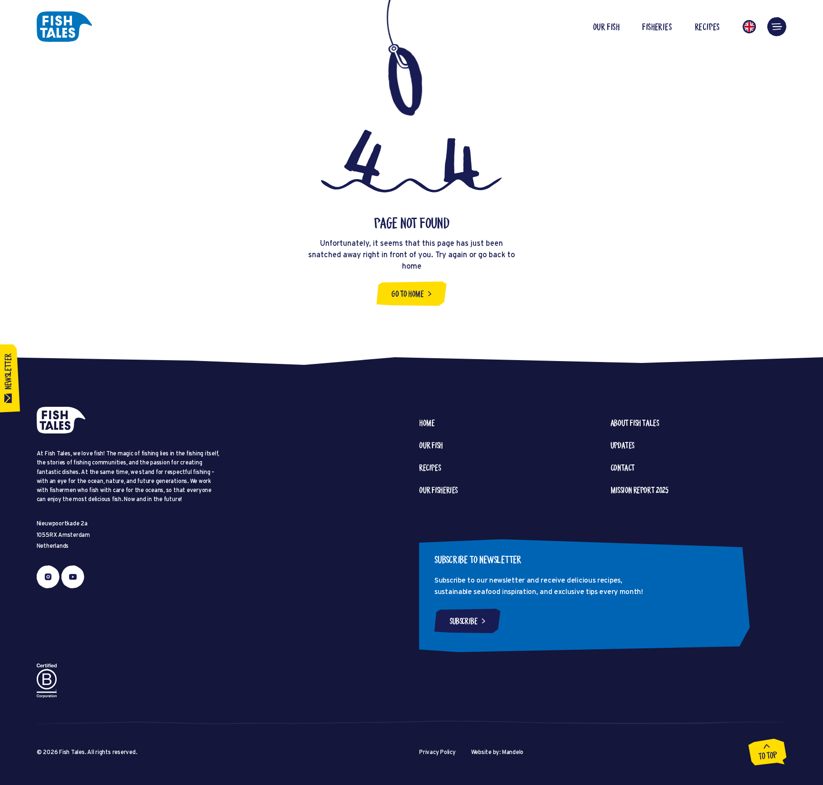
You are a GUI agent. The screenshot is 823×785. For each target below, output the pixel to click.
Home (426, 422)
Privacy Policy (437, 751)
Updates (622, 445)
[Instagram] (48, 576)
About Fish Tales (635, 422)
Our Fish (606, 26)
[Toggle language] (749, 26)
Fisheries (657, 26)
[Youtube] (72, 576)
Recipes (707, 26)
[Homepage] (64, 26)
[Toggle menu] (776, 26)
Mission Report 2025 (640, 489)
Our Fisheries (438, 489)
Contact (623, 467)
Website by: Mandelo (497, 751)
